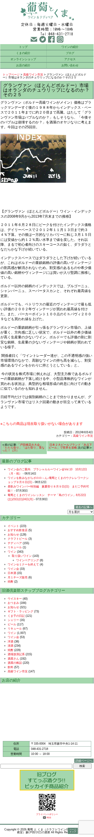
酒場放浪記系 (16, 654)
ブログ (70, 53)
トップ (23, 47)
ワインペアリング (27, 560)
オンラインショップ (23, 59)
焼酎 (10, 581)
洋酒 (10, 641)
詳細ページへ (83, 760)
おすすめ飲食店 (18, 530)
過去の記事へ (83, 507)
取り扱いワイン (22, 555)
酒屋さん (13, 658)
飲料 (10, 667)
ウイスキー (15, 598)
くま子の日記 (16, 615)
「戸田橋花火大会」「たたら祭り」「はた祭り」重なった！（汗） (23, 447)
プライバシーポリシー (47, 814)
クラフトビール (18, 538)
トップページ (11, 74)
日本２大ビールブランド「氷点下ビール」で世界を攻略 (70, 446)
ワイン (12, 551)
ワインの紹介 (69, 47)
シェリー (13, 620)
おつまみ (13, 602)
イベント (13, 526)
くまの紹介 (23, 53)
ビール (12, 624)
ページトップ (73, 830)
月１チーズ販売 (18, 577)
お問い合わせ (69, 65)
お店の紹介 (23, 65)
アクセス (70, 59)
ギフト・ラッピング (20, 611)
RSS (49, 817)
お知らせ (13, 534)
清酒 (10, 645)
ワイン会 (13, 568)
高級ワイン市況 (33, 74)
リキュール (15, 547)
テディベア (15, 543)
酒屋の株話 (15, 662)
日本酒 (12, 573)
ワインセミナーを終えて (23, 564)
